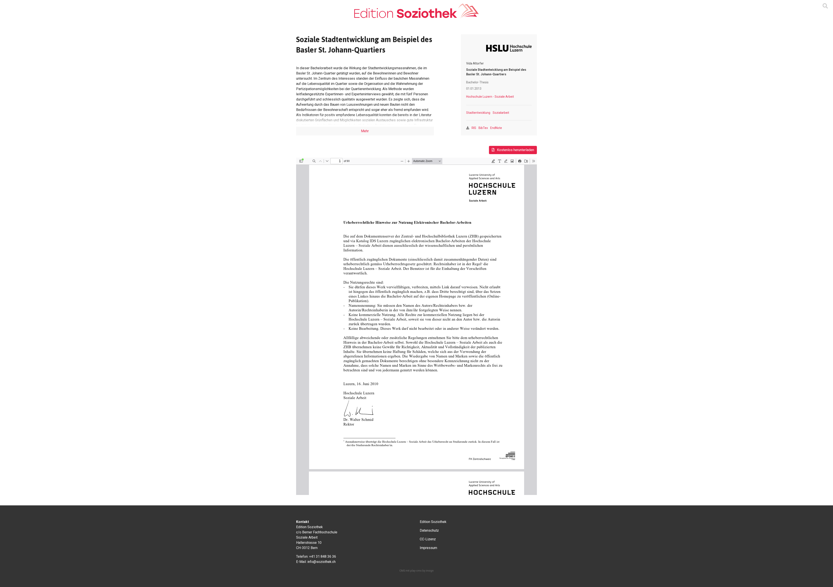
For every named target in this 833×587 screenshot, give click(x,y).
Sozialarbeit (501, 112)
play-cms (416, 570)
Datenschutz (429, 530)
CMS (402, 570)
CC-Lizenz (428, 539)
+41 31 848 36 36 (322, 556)
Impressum (428, 548)
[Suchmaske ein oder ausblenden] (825, 6)
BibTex (483, 128)
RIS (474, 128)
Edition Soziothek (433, 522)
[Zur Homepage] (416, 11)
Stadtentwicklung (478, 112)
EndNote (496, 128)
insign (430, 570)
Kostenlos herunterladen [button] (515, 150)
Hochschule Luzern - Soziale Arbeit (490, 96)
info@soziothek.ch (321, 562)
